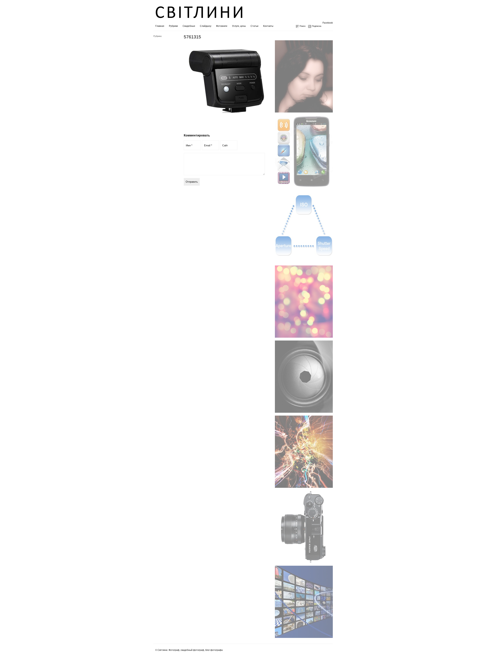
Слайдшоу (205, 26)
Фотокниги (221, 26)
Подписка (316, 26)
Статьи (254, 26)
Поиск (302, 26)
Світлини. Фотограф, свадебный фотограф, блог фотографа (190, 650)
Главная (159, 26)
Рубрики (173, 26)
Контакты (268, 26)
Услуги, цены (239, 26)
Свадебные (189, 26)
